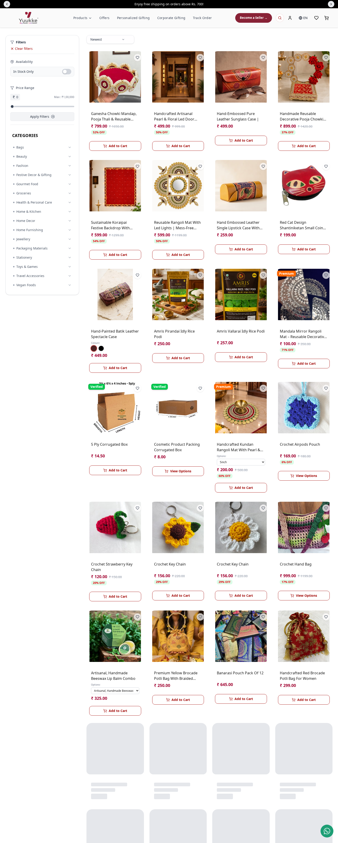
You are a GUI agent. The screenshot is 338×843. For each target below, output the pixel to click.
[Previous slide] (7, 4)
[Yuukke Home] (28, 18)
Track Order (202, 18)
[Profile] (290, 18)
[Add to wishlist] (137, 57)
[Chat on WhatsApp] (327, 831)
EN (305, 18)
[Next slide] (331, 4)
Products (80, 18)
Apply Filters (39, 116)
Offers (104, 18)
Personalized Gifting (133, 18)
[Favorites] (316, 18)
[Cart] (326, 18)
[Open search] (280, 18)
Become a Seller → (253, 18)
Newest (96, 39)
